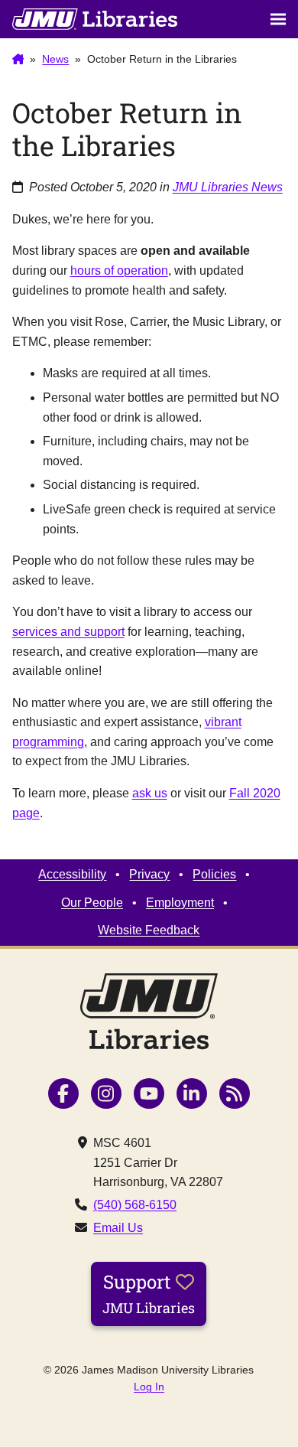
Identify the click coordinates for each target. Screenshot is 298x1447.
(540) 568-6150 (135, 1204)
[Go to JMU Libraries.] (18, 60)
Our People (92, 902)
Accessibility (72, 874)
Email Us (118, 1227)
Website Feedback (148, 930)
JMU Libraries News (228, 187)
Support (148, 1293)
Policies (214, 874)
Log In (149, 1386)
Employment (180, 902)
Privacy (149, 874)
